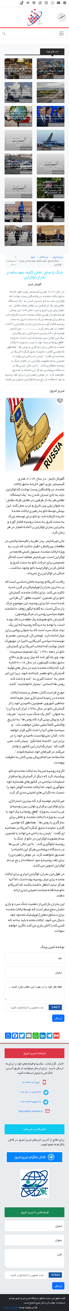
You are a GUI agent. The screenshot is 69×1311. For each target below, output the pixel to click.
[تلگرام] (46, 4)
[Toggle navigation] (61, 33)
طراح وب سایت (11, 1307)
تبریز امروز (58, 256)
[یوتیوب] (59, 4)
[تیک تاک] (22, 4)
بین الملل (43, 256)
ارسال (58, 1018)
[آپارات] (65, 4)
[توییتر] (28, 4)
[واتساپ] (40, 4)
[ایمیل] (34, 4)
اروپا (33, 256)
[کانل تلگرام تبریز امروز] (34, 1157)
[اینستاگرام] (52, 4)
